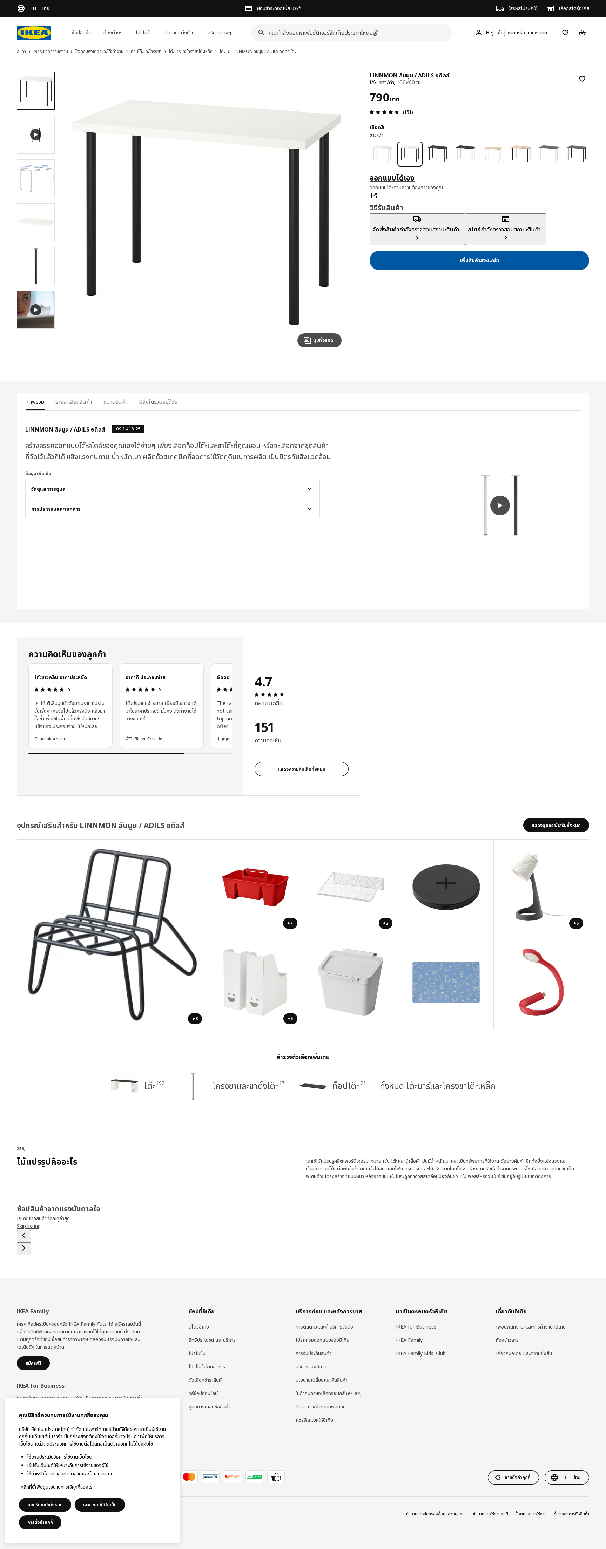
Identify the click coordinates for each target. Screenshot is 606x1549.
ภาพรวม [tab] (35, 402)
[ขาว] (382, 153)
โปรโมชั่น (197, 1353)
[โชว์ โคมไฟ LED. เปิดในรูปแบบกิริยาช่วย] (541, 982)
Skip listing (29, 1226)
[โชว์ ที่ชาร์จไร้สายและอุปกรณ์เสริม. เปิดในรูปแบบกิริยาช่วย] (446, 887)
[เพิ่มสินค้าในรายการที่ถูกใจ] (582, 79)
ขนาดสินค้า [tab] (115, 402)
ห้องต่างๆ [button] (113, 32)
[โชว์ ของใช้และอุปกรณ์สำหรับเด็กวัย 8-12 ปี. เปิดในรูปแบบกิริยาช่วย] (446, 982)
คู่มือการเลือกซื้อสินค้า (209, 1406)
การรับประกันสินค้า (313, 1353)
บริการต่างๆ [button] (219, 32)
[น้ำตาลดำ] (437, 153)
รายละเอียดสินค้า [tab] (73, 402)
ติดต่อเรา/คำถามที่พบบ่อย (321, 1406)
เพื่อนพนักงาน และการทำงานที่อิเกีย (531, 1326)
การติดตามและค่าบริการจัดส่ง (324, 1326)
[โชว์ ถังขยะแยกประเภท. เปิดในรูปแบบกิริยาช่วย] (351, 982)
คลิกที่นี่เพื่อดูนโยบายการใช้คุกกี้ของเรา (58, 1486)
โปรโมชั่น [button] (144, 32)
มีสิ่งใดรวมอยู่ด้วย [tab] (158, 402)
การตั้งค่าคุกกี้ (40, 1522)
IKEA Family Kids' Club (421, 1353)
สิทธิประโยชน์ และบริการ (212, 1340)
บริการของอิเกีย (311, 1366)
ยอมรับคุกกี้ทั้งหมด (45, 1505)
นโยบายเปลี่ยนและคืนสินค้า (322, 1380)
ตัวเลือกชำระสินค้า (206, 1380)
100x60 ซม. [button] (410, 82)
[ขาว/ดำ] (409, 153)
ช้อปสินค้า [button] (81, 32)
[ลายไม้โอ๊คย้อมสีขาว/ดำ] (521, 153)
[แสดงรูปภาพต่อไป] (333, 212)
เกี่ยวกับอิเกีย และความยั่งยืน (524, 1353)
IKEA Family (409, 1340)
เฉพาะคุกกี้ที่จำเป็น (100, 1505)
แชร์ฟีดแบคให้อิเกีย (314, 1419)
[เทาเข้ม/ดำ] (576, 153)
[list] (130, 705)
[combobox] (349, 32)
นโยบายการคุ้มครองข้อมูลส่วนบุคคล (435, 1514)
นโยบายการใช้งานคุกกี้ (490, 1514)
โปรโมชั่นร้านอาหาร (207, 1366)
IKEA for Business (416, 1326)
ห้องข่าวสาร (507, 1340)
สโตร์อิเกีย (199, 1326)
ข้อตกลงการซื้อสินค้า (571, 1514)
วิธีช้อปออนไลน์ (203, 1393)
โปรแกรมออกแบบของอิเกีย (322, 1340)
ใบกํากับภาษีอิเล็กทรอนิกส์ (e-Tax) (329, 1393)
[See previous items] (24, 1236)
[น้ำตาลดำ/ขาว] (465, 153)
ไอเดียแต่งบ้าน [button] (180, 32)
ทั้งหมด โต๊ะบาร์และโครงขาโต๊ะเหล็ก (438, 1086)
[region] (206, 212)
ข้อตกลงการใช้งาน (531, 1514)
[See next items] (24, 1249)
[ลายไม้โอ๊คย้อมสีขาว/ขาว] (493, 153)
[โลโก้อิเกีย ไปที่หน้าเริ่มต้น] (34, 33)
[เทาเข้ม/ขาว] (549, 153)
